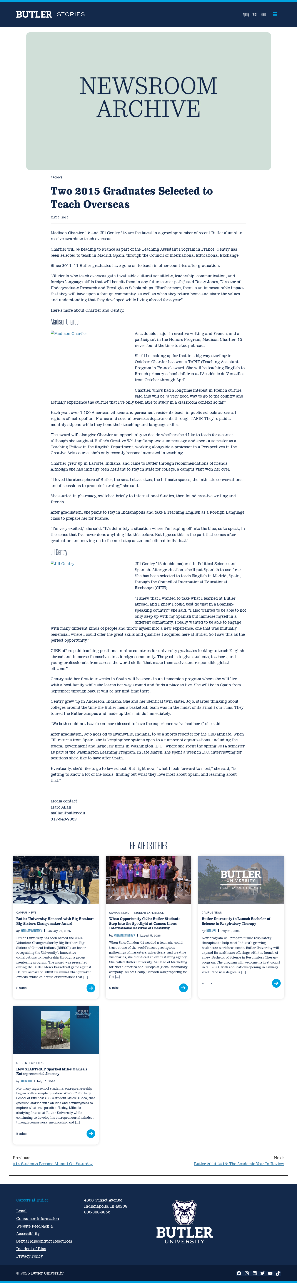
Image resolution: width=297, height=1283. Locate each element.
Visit (254, 14)
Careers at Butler (32, 1200)
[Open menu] (275, 14)
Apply (246, 14)
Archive (56, 177)
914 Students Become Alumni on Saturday (53, 1160)
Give (263, 14)
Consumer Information (37, 1218)
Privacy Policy (29, 1256)
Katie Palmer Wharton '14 (31, 930)
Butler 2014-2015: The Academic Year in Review (239, 1160)
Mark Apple (211, 930)
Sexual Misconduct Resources (44, 1241)
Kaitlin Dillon (26, 1081)
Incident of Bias (31, 1248)
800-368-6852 (97, 1212)
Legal (21, 1210)
